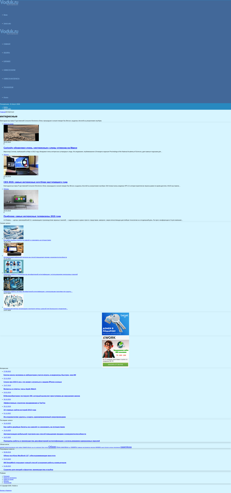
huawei (25, 447)
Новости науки (8, 479)
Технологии (7, 482)
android (2, 447)
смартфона (126, 447)
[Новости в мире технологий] (9, 5)
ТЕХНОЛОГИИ (8, 87)
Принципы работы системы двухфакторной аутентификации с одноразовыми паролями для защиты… (38, 291)
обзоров (106, 447)
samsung (38, 447)
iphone (29, 447)
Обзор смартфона (62, 447)
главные (79, 447)
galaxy (20, 447)
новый (102, 447)
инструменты (86, 447)
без (69, 447)
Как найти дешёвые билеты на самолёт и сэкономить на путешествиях (27, 240)
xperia (46, 447)
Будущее (7, 476)
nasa (33, 447)
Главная (3, 112)
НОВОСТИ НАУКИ (9, 70)
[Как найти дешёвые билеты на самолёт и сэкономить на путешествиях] (13, 238)
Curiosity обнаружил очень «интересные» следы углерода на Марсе (40, 148)
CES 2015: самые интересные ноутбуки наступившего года (35, 182)
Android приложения (10, 447)
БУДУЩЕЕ (7, 61)
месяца (93, 447)
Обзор (52, 446)
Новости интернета (11, 78)
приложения (117, 447)
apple (17, 447)
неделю (98, 447)
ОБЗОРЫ (7, 52)
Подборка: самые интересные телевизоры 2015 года (32, 216)
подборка (111, 447)
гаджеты (74, 447)
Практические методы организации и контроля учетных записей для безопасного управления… (36, 308)
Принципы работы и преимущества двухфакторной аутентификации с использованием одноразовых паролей (41, 274)
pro (35, 447)
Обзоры (6, 481)
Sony (43, 447)
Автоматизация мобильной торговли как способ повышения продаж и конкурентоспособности (35, 257)
